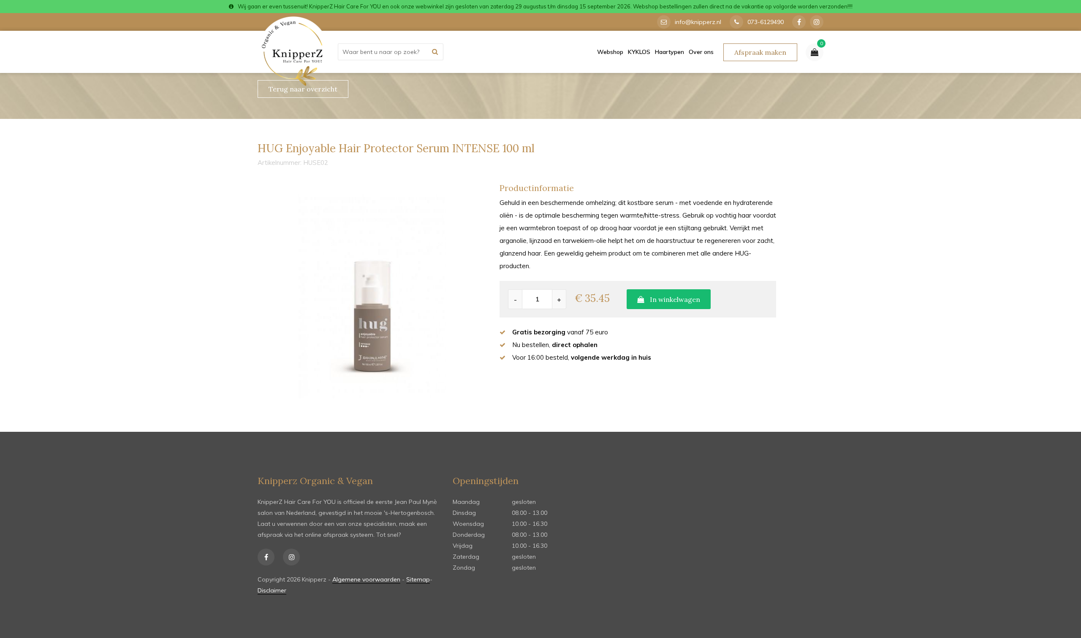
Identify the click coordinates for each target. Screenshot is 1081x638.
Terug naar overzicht (303, 89)
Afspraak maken (760, 52)
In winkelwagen (674, 299)
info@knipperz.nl (698, 22)
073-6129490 (765, 22)
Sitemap (418, 579)
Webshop (610, 52)
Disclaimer (272, 590)
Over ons (701, 52)
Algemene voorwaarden (366, 579)
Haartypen (669, 52)
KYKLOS (639, 52)
